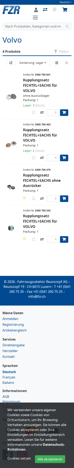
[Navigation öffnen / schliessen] (37, 17)
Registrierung (13, 324)
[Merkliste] (55, 10)
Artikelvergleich (14, 330)
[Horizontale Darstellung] (67, 62)
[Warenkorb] (66, 10)
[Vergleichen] (42, 112)
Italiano (8, 382)
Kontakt (8, 356)
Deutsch (65, 2)
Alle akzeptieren (50, 459)
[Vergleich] (45, 10)
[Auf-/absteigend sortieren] (10, 62)
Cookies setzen (19, 458)
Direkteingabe (13, 345)
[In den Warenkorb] (64, 112)
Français (8, 377)
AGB (5, 396)
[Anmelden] (36, 10)
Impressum (11, 401)
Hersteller (10, 351)
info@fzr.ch (37, 296)
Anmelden (10, 318)
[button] (24, 198)
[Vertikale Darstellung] (57, 62)
